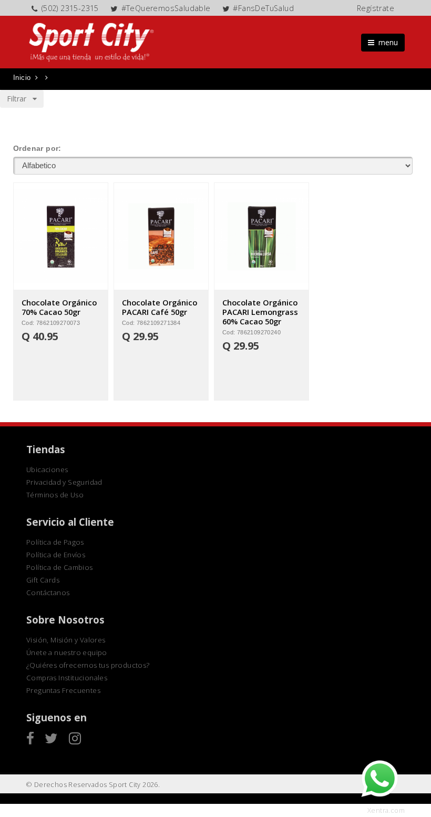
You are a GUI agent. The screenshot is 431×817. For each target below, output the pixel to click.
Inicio (21, 77)
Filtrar (20, 99)
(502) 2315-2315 (70, 8)
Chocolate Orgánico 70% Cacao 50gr (59, 307)
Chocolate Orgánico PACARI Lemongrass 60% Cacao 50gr (260, 311)
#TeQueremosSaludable (166, 8)
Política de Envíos (55, 554)
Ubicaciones (47, 469)
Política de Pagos (55, 542)
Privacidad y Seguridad (64, 482)
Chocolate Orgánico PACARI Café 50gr (159, 307)
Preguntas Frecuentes (63, 690)
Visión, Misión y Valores (66, 640)
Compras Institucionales (66, 677)
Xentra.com (386, 810)
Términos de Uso (55, 494)
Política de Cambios (59, 567)
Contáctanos (47, 592)
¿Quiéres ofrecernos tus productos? (88, 665)
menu (386, 42)
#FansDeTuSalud (263, 8)
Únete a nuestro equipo (66, 652)
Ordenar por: (37, 148)
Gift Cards (42, 580)
